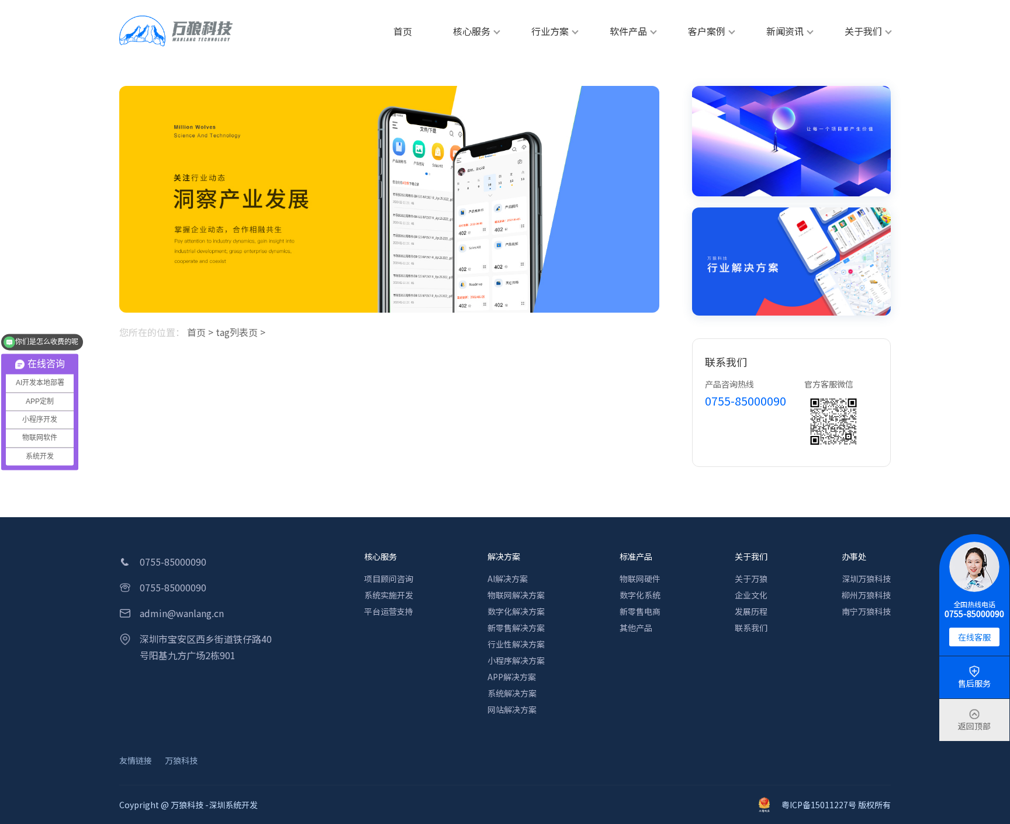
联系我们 (751, 627)
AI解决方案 (507, 578)
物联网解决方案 (516, 595)
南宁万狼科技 (866, 611)
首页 (196, 332)
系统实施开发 (388, 595)
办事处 (854, 556)
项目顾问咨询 (388, 578)
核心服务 (380, 556)
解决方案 (503, 556)
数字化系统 (640, 595)
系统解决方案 (512, 693)
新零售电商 (640, 611)
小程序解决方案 (516, 660)
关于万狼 (751, 578)
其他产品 (636, 627)
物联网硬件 (640, 578)
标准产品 (636, 556)
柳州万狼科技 (866, 595)
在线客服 (974, 637)
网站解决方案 (512, 709)
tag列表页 (237, 332)
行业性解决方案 (516, 644)
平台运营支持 (388, 611)
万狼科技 (181, 760)
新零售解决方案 (516, 627)
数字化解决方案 (516, 611)
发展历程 (751, 611)
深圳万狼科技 (866, 578)
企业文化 (751, 595)
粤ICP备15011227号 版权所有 (836, 805)
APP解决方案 (511, 677)
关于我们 (751, 556)
